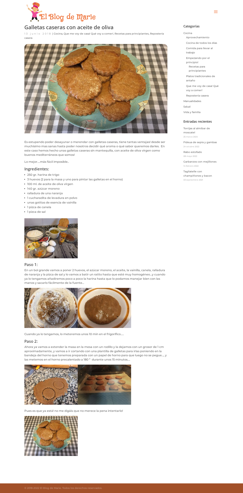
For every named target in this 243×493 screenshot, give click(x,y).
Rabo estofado (192, 152)
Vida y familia (191, 112)
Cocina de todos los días (201, 43)
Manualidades (192, 101)
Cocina (58, 33)
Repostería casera (197, 95)
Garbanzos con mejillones (199, 161)
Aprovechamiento (197, 37)
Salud (187, 106)
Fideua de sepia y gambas (200, 142)
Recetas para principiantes (132, 33)
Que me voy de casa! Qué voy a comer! (88, 33)
